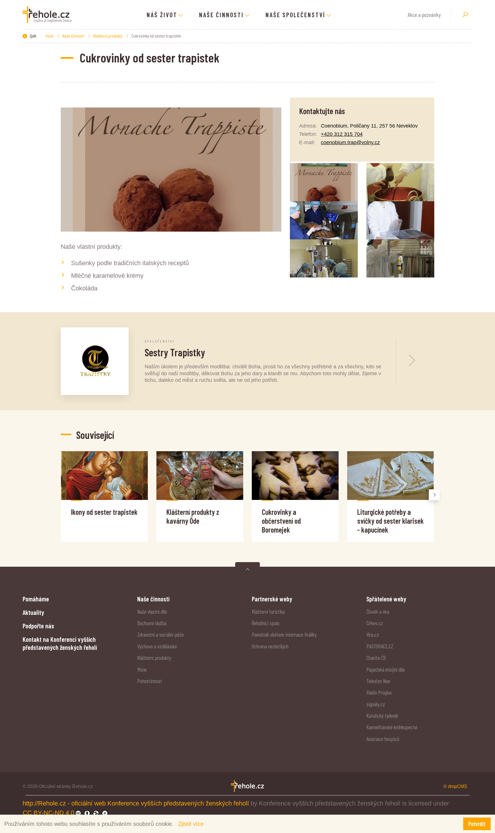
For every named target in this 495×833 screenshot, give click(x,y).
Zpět (32, 35)
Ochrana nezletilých (270, 646)
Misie (142, 669)
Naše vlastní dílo (152, 611)
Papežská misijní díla (385, 669)
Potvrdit (477, 823)
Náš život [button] (162, 14)
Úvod (50, 35)
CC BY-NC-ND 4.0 (48, 812)
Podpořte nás (38, 626)
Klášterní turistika (268, 611)
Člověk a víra (377, 611)
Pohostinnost (149, 681)
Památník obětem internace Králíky (284, 634)
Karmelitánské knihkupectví (391, 727)
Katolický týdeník (382, 715)
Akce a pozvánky (424, 14)
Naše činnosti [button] (221, 14)
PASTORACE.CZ (379, 646)
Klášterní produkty (108, 35)
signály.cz (375, 704)
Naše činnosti (73, 35)
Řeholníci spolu (265, 623)
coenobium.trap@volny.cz (350, 142)
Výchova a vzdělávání (157, 646)
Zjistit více (191, 824)
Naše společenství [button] (295, 14)
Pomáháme (36, 599)
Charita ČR (376, 657)
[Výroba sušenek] (324, 258)
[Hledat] (465, 14)
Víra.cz (372, 634)
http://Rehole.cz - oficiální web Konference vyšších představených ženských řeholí (137, 803)
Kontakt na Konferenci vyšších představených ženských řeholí (60, 643)
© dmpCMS (455, 786)
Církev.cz (374, 623)
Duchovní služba (151, 623)
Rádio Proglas (379, 692)
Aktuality (33, 612)
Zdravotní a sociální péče (160, 634)
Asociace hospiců (382, 739)
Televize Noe (378, 681)
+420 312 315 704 (342, 134)
